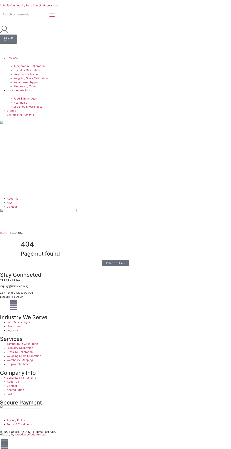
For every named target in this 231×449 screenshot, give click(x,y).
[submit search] (52, 15)
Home (4, 233)
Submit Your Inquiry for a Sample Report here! (29, 5)
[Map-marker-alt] (4, 305)
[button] (115, 52)
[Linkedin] (13, 305)
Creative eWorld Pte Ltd (30, 434)
